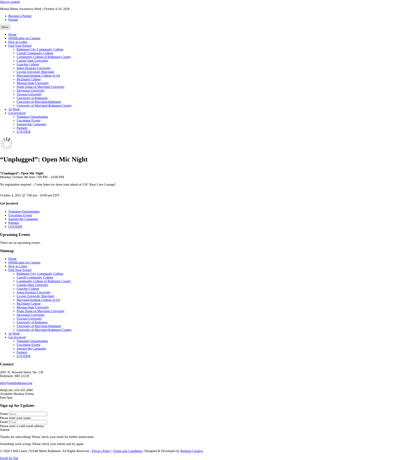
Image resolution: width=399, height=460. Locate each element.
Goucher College (28, 64)
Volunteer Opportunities (32, 116)
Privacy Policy (101, 451)
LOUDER (24, 131)
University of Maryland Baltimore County (44, 105)
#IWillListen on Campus (24, 38)
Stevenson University (31, 90)
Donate (13, 19)
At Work (14, 109)
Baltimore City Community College (40, 49)
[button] (4, 430)
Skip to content (10, 2)
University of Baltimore (32, 98)
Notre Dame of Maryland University (40, 87)
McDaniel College (29, 79)
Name (4, 414)
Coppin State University (32, 60)
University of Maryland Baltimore (39, 102)
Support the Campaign (31, 124)
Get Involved (17, 113)
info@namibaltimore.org (16, 383)
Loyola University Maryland (35, 72)
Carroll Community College (35, 53)
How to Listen (17, 42)
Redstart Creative (191, 451)
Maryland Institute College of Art (38, 75)
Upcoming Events (28, 120)
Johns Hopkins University (34, 68)
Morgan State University (33, 83)
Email (4, 422)
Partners (22, 128)
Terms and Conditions (127, 451)
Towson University (29, 94)
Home (12, 34)
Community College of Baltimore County (44, 57)
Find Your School (19, 45)
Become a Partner (20, 16)
